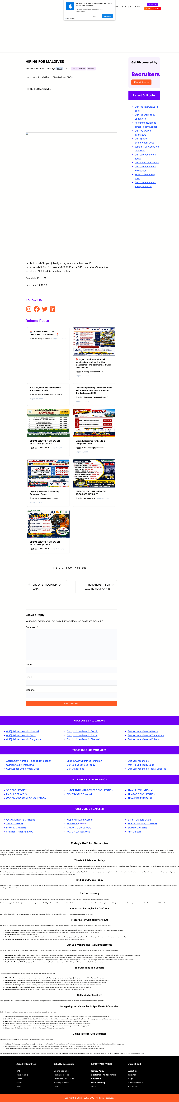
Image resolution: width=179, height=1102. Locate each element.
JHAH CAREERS (14, 823)
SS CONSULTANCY (16, 790)
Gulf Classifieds (75, 768)
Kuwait (19, 1078)
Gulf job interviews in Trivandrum (146, 735)
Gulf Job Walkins (78, 69)
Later (94, 16)
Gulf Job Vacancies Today (81, 764)
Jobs (151, 142)
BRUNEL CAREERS (16, 827)
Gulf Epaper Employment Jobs (22, 768)
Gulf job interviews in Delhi (21, 735)
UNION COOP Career (78, 827)
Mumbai (91, 69)
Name (29, 664)
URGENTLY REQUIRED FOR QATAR (47, 586)
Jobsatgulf (129, 852)
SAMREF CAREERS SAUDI (20, 831)
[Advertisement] (89, 31)
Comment (32, 627)
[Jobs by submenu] (130, 6)
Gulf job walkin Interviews (20, 764)
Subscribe (107, 16)
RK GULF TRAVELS (16, 794)
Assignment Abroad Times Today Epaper (28, 760)
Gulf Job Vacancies (138, 760)
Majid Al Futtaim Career (80, 819)
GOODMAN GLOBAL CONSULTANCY (26, 798)
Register (132, 1075)
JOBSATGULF (88, 1098)
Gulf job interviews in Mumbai (22, 731)
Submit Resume (153, 8)
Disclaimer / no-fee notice (103, 1075)
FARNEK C (72, 823)
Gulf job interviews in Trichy (82, 735)
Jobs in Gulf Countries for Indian (84, 760)
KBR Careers (134, 831)
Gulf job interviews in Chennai (83, 739)
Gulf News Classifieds (147, 162)
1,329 (69, 567)
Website (30, 689)
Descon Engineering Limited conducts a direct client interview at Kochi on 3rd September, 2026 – (94, 390)
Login (130, 1078)
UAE (18, 1071)
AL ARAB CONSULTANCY (141, 794)
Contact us (133, 1086)
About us (132, 1071)
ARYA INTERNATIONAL (140, 798)
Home (28, 77)
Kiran (59, 68)
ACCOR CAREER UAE (78, 831)
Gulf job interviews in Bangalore (23, 739)
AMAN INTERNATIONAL (140, 790)
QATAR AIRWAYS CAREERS (20, 819)
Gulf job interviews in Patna (143, 731)
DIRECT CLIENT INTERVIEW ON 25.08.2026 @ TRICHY (45, 543)
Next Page (82, 567)
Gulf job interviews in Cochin (82, 731)
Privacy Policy (97, 1071)
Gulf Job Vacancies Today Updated (147, 768)
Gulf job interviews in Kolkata (144, 739)
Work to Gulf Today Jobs (141, 764)
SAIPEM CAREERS (137, 827)
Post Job (153, 4)
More (18, 1086)
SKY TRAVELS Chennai (79, 794)
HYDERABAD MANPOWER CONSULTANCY (90, 790)
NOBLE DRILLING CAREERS (142, 823)
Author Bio (96, 1078)
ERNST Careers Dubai (140, 819)
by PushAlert (71, 19)
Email (29, 677)
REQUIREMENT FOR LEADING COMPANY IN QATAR (97, 587)
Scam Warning (98, 1082)
